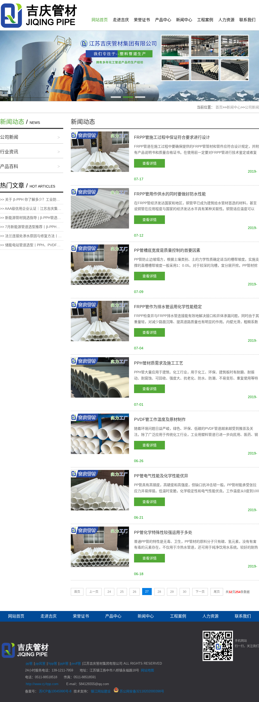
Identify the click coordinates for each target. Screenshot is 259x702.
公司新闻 (252, 107)
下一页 (200, 592)
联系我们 (247, 20)
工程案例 (205, 20)
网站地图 (147, 670)
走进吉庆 (121, 20)
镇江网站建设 (101, 691)
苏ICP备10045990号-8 (55, 691)
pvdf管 (76, 663)
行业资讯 (9, 151)
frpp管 (52, 663)
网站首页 (100, 20)
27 (147, 591)
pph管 (64, 663)
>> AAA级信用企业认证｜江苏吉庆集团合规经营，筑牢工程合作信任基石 (31, 209)
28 (159, 592)
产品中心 (163, 20)
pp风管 (40, 663)
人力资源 (226, 20)
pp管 (29, 663)
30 (184, 592)
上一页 (93, 592)
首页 (219, 107)
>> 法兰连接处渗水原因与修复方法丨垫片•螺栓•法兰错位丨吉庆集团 (31, 236)
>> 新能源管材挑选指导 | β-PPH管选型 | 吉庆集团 (31, 218)
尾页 (217, 592)
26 (134, 592)
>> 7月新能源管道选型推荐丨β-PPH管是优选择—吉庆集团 (31, 227)
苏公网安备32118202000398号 (141, 691)
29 (172, 592)
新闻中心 (184, 20)
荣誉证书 (142, 20)
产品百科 (9, 166)
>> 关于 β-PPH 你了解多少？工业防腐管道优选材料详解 (31, 199)
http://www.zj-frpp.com (42, 684)
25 (122, 592)
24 (109, 592)
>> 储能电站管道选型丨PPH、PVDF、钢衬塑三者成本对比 (31, 245)
